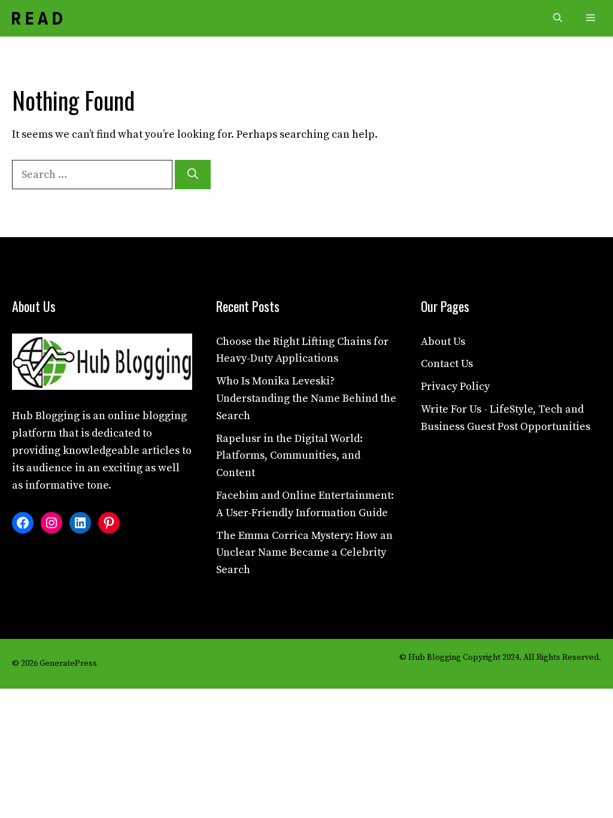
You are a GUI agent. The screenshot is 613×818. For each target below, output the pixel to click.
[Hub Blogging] (37, 18)
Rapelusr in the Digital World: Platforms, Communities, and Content (289, 456)
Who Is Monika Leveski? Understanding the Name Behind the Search (306, 398)
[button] (557, 18)
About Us (443, 342)
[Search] (193, 174)
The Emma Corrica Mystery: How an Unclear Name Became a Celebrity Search (304, 553)
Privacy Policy (455, 386)
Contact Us (447, 364)
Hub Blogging (46, 416)
